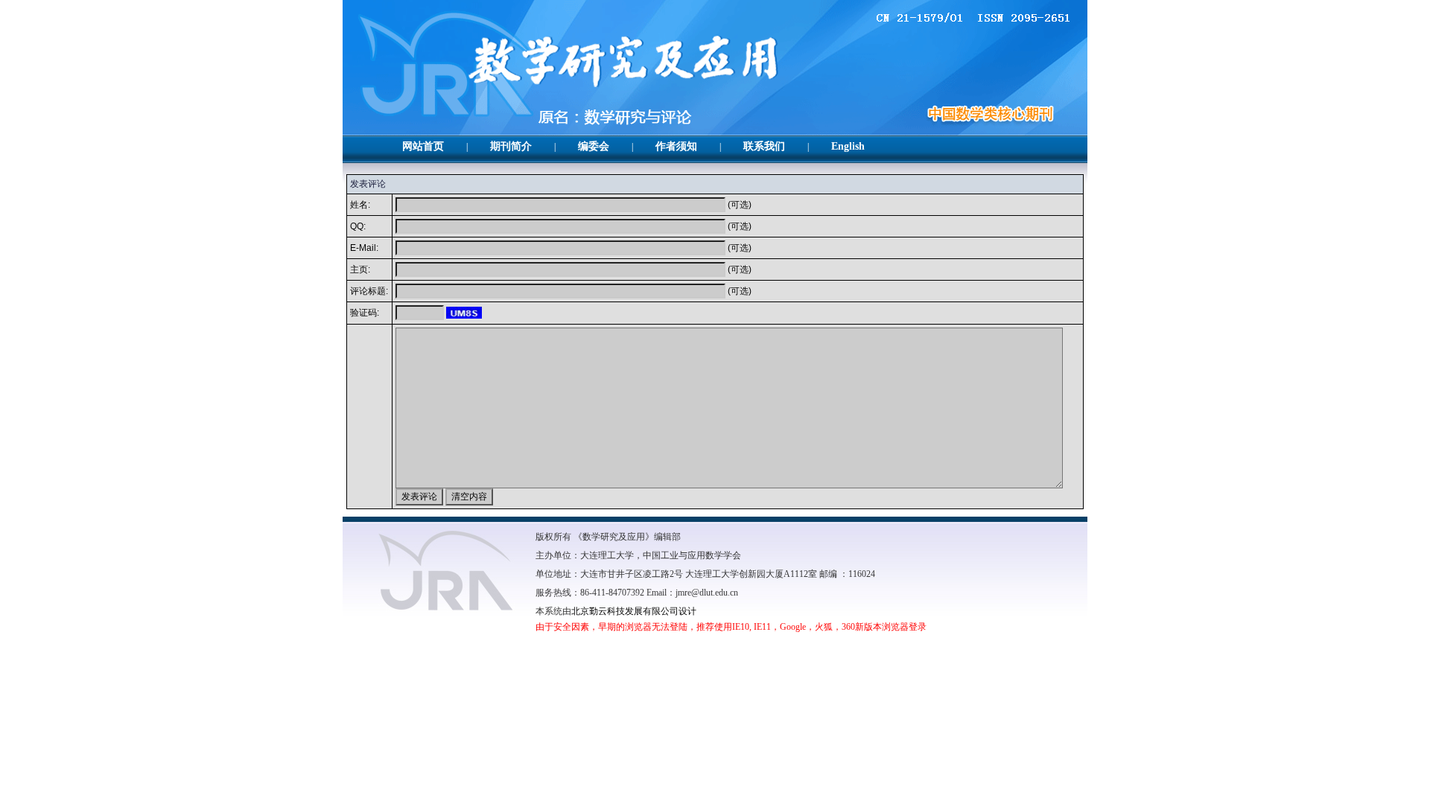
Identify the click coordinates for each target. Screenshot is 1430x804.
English (848, 146)
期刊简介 (511, 146)
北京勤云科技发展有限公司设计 (633, 611)
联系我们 (764, 146)
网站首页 (423, 146)
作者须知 (676, 146)
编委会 (593, 146)
